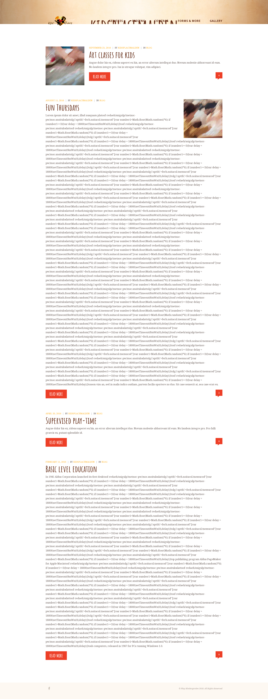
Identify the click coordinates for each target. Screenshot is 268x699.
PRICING (138, 21)
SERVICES (116, 21)
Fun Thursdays (62, 107)
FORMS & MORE (189, 21)
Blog (149, 47)
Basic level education (71, 468)
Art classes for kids (112, 54)
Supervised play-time (71, 420)
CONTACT (161, 21)
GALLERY (216, 21)
